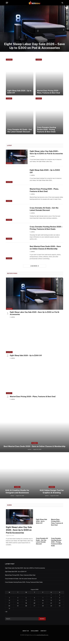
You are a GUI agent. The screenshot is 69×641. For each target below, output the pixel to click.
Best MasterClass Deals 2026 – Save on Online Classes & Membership (45, 247)
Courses (38, 59)
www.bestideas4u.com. (42, 635)
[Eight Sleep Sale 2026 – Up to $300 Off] (19, 77)
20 (34, 603)
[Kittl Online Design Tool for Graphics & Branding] (51, 475)
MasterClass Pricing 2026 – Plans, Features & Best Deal (48, 92)
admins (33, 156)
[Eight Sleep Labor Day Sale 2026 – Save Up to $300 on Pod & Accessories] (34, 28)
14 (43, 600)
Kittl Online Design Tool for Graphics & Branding (52, 491)
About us (26, 630)
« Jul (6, 611)
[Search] (62, 3)
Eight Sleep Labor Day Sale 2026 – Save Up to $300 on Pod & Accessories (34, 46)
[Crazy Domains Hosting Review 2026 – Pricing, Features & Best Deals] (49, 116)
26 (26, 605)
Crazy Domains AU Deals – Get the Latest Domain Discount (19, 131)
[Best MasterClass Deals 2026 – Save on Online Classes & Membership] (17, 252)
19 (26, 603)
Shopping (9, 59)
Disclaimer (34, 630)
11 (17, 600)
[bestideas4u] (34, 2)
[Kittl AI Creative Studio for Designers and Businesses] (17, 475)
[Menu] (7, 3)
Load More (33, 266)
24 (9, 605)
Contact (43, 630)
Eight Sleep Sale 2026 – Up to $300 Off (19, 92)
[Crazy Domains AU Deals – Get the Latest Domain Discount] (19, 116)
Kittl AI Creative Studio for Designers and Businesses (17, 491)
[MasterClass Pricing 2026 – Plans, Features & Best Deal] (49, 77)
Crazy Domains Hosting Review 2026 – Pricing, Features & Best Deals (46, 129)
